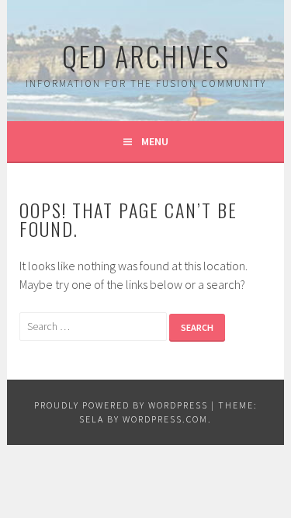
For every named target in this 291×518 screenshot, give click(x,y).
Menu (154, 141)
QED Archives (146, 55)
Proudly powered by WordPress (121, 405)
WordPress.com (165, 419)
